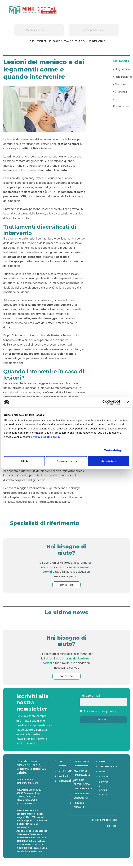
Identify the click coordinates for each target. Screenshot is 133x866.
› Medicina (119, 84)
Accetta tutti (108, 461)
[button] (128, 9)
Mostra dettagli (113, 450)
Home (31, 41)
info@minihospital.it (26, 800)
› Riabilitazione (122, 76)
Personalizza (64, 461)
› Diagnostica (121, 69)
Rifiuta (24, 461)
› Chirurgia (120, 91)
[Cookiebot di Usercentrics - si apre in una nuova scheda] (105, 402)
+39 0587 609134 (25, 796)
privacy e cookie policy (45, 436)
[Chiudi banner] (128, 402)
